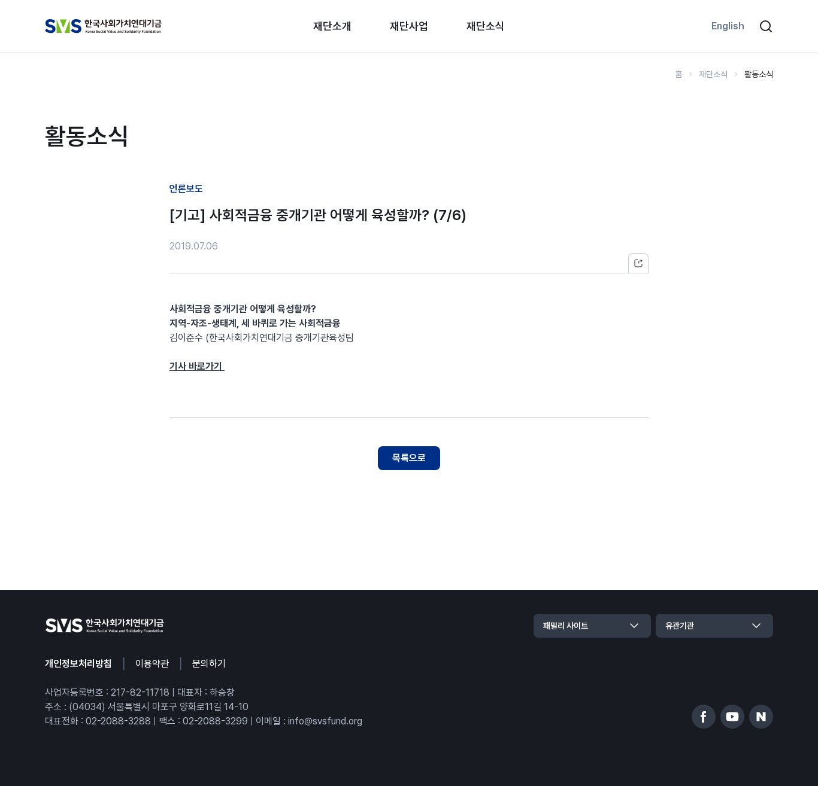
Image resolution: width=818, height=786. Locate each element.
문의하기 (209, 663)
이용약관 (152, 663)
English (727, 26)
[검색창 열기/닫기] (766, 26)
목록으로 (409, 458)
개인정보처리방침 (78, 663)
